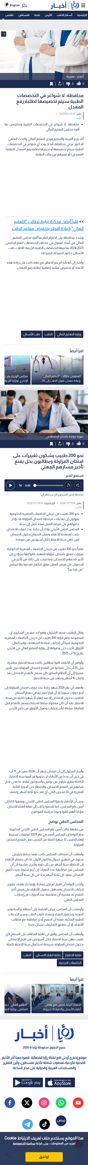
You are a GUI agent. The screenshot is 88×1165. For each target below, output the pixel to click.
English (15, 5)
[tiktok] (44, 1124)
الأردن (48, 15)
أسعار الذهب (64, 15)
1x (20, 485)
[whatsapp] (61, 1102)
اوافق (44, 1157)
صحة (37, 15)
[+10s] (78, 485)
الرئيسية (82, 15)
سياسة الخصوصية (24, 1143)
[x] (27, 1102)
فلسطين (23, 15)
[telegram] (27, 1124)
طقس (9, 15)
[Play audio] (10, 485)
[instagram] (44, 1102)
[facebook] (9, 1102)
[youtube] (78, 1102)
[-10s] (68, 485)
